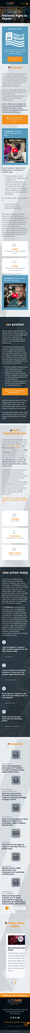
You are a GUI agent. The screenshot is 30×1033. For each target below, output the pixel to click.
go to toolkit (11, 680)
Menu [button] (23, 4)
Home (4, 10)
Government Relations (15, 10)
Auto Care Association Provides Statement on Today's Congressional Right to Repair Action (14, 796)
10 (10, 911)
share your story (12, 726)
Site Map (16, 1022)
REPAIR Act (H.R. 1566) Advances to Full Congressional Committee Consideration (13, 871)
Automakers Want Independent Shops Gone (15, 119)
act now (8, 657)
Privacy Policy (8, 1022)
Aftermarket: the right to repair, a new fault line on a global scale (14, 846)
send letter (10, 703)
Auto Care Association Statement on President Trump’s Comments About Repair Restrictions (13, 769)
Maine (8, 450)
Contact (23, 1022)
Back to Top (14, 1031)
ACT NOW (13, 59)
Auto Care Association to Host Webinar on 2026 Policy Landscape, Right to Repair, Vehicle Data (15, 822)
